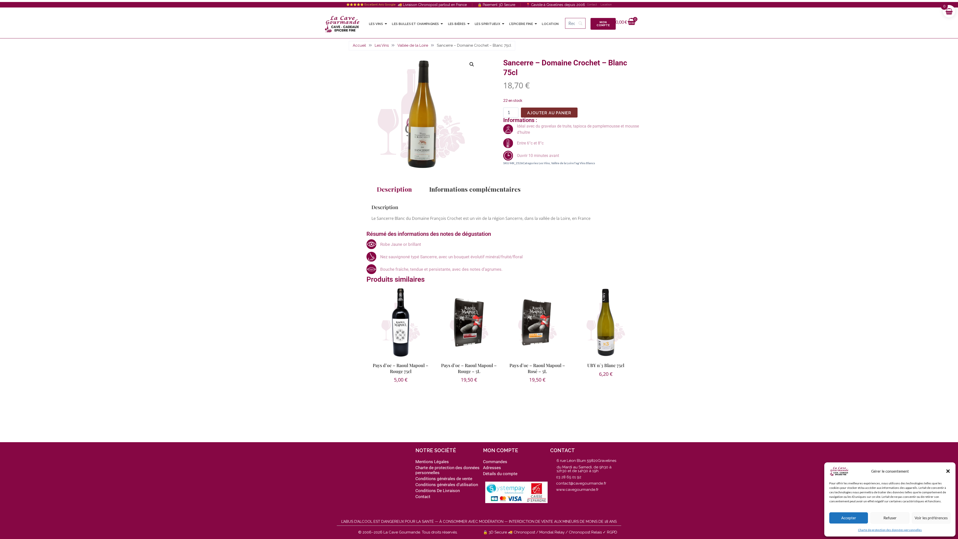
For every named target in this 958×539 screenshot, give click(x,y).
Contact (592, 4)
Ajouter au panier (549, 113)
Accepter (848, 518)
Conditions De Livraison (437, 490)
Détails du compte (500, 473)
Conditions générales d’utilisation (446, 484)
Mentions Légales (432, 461)
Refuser (890, 518)
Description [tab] (394, 189)
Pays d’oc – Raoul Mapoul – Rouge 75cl (400, 368)
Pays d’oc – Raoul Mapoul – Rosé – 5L (537, 368)
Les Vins (382, 45)
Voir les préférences (931, 518)
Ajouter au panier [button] (603, 390)
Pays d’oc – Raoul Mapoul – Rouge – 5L (469, 368)
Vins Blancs (587, 163)
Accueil (359, 45)
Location (606, 4)
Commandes (495, 461)
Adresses (492, 467)
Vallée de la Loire (412, 45)
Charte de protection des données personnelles (890, 530)
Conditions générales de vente (443, 478)
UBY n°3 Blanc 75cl (605, 365)
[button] (948, 471)
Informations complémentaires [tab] (475, 189)
